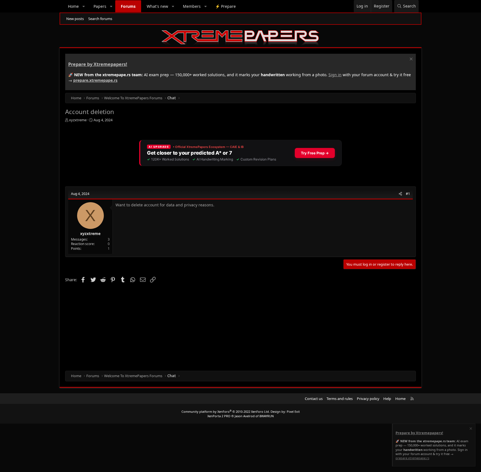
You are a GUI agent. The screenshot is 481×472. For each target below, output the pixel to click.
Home (73, 6)
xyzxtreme (78, 119)
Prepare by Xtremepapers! (97, 64)
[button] (84, 6)
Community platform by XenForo (225, 411)
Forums (128, 6)
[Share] (400, 194)
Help (387, 398)
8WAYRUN (266, 416)
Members (192, 6)
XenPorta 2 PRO (218, 416)
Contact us (314, 398)
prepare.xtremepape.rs (95, 80)
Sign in (335, 74)
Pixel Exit (293, 411)
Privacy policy (368, 398)
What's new (157, 6)
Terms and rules (340, 398)
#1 (408, 193)
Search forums (100, 18)
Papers (100, 6)
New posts (75, 18)
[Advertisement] (232, 326)
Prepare (225, 6)
